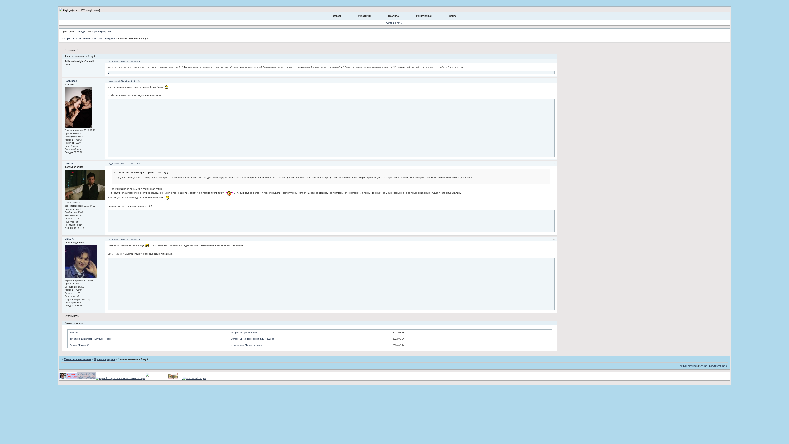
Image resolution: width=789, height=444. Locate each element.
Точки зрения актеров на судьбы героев (91, 339)
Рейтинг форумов (688, 366)
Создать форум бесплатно (713, 366)
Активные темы (394, 23)
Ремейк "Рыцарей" (79, 345)
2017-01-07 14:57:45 (129, 81)
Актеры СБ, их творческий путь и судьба (252, 339)
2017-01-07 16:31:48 (129, 163)
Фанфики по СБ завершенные (247, 345)
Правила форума (104, 38)
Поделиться (113, 61)
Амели (69, 163)
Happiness (71, 81)
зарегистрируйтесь (102, 31)
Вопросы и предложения (244, 332)
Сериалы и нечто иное (77, 38)
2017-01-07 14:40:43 (129, 61)
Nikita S (69, 239)
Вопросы (74, 332)
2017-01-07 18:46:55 (129, 239)
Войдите (82, 31)
